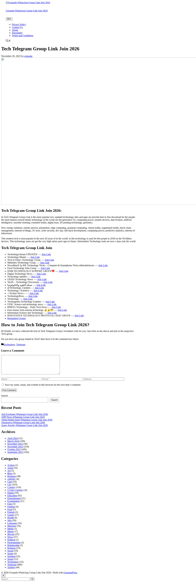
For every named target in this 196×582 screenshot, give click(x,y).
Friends (11, 512)
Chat (9, 481)
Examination (13, 501)
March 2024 (13, 441)
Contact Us (17, 27)
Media (10, 528)
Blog (9, 473)
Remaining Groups (16, 318)
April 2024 (12, 438)
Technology (9, 344)
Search (4, 395)
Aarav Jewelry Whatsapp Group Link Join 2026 (24, 425)
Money (10, 531)
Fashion (11, 506)
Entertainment (14, 498)
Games (10, 515)
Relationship (13, 545)
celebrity (11, 479)
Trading (11, 567)
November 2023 (15, 446)
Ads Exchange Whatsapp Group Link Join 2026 (24, 414)
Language (12, 523)
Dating (10, 492)
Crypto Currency (15, 490)
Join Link (46, 254)
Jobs (9, 520)
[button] (8, 41)
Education (12, 495)
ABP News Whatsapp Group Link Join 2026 (23, 417)
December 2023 (15, 444)
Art (9, 470)
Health (10, 517)
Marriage (11, 526)
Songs (10, 553)
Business (11, 476)
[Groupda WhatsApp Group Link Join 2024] (28, 2)
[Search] (32, 579)
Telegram (20, 344)
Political (11, 539)
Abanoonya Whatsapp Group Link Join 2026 (23, 422)
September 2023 (15, 452)
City (9, 484)
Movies (11, 534)
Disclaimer (17, 32)
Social (10, 550)
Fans (9, 504)
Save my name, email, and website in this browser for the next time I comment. (43, 384)
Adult (10, 468)
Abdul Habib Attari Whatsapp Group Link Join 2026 (26, 419)
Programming (14, 542)
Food (9, 509)
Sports (10, 559)
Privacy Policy (19, 24)
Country (11, 487)
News (10, 537)
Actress (11, 465)
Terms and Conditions (22, 35)
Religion (11, 548)
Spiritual (11, 556)
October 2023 (14, 449)
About (15, 30)
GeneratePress (70, 572)
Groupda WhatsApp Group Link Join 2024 (27, 10)
